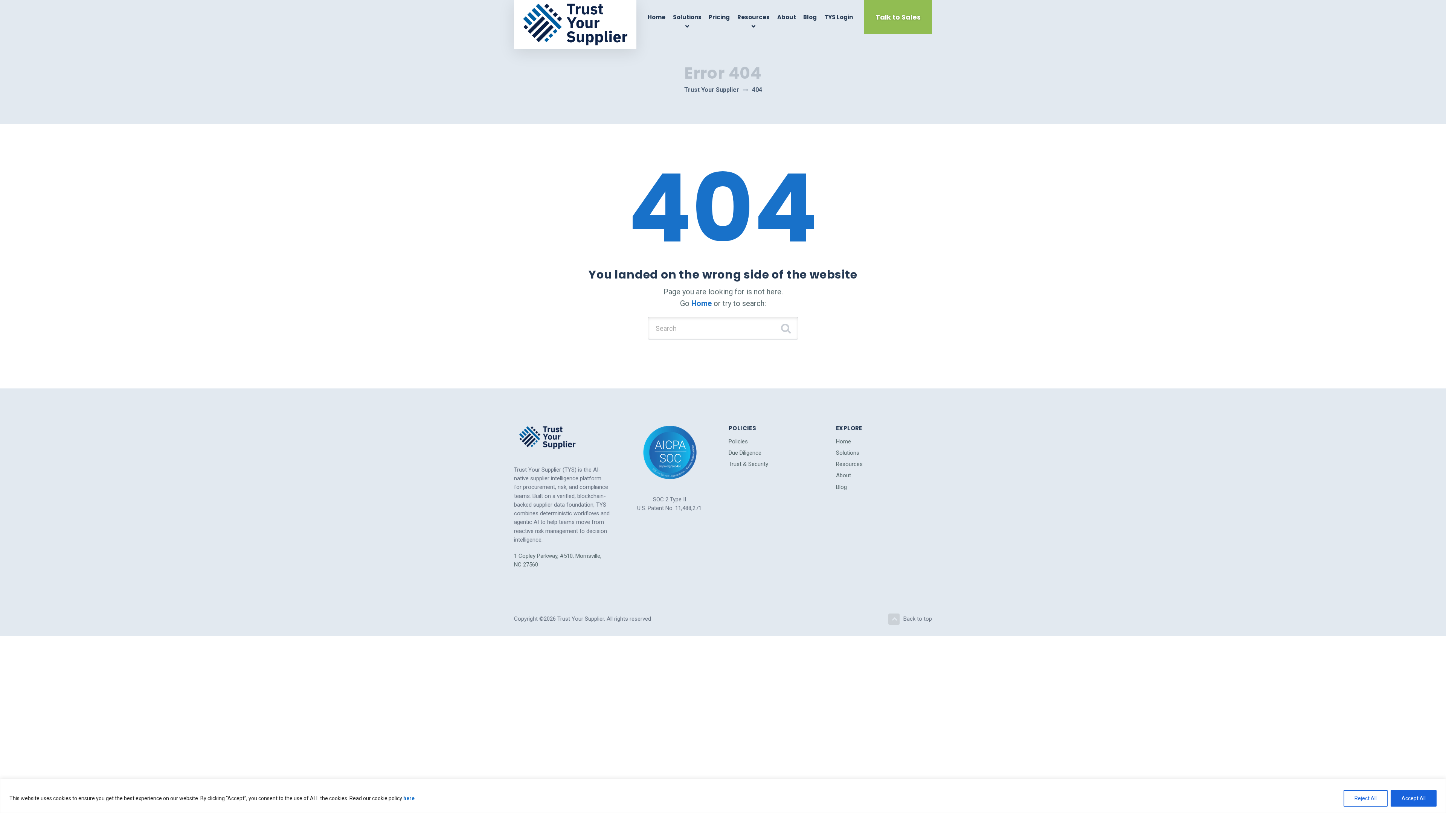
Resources (753, 17)
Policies (738, 441)
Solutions (687, 17)
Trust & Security (748, 464)
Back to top (917, 618)
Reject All (1365, 798)
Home (656, 17)
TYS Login (838, 17)
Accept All (1414, 798)
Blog (810, 17)
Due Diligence (745, 452)
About (786, 17)
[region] (723, 796)
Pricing (719, 17)
